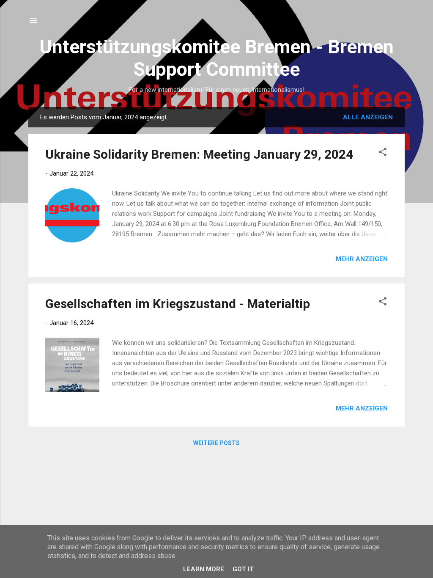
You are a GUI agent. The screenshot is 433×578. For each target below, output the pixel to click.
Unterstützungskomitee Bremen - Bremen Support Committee (216, 58)
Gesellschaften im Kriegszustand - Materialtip (177, 303)
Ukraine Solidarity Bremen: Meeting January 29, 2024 (199, 154)
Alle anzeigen (368, 117)
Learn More (203, 569)
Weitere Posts (216, 443)
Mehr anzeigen (362, 259)
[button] (383, 153)
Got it (243, 569)
